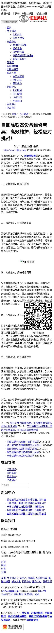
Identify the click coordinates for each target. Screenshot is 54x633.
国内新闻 (17, 94)
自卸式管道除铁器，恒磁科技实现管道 (26, 513)
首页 (9, 27)
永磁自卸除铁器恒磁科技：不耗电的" (26, 510)
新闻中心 (11, 87)
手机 (3, 565)
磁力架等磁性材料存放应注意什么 (24, 445)
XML (37, 594)
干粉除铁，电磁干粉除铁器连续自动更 (26, 503)
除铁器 (10, 62)
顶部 (3, 572)
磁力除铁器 (18, 52)
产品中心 (11, 41)
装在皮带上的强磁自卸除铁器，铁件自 (26, 499)
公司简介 (17, 34)
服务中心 (11, 104)
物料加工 (17, 80)
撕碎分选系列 (19, 59)
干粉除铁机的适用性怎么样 (21, 455)
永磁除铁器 (12, 66)
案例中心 (17, 83)
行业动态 (17, 97)
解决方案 (11, 73)
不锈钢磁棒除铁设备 (23, 55)
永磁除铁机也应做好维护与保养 (23, 442)
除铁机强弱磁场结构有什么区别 (23, 452)
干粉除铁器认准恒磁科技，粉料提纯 (25, 506)
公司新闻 (17, 90)
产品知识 (17, 101)
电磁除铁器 (12, 69)
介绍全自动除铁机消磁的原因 (22, 448)
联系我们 (11, 108)
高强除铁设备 (19, 45)
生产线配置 (18, 76)
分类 (3, 569)
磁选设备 (17, 48)
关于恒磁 (11, 31)
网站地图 (18, 594)
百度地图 (28, 594)
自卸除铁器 (30, 156)
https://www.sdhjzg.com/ (14, 150)
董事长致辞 (18, 38)
